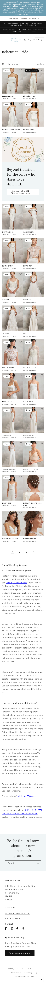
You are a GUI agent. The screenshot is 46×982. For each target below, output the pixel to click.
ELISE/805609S (28, 130)
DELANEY (5, 334)
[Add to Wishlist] (20, 70)
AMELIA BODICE (8, 401)
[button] (3, 40)
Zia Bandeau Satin (29, 96)
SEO (32, 976)
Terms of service (17, 973)
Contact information (21, 976)
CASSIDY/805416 (29, 232)
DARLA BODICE (28, 401)
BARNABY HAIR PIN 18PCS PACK (32, 504)
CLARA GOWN (7, 435)
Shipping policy (31, 973)
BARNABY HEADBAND (10, 539)
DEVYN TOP (27, 266)
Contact (9, 924)
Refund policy (33, 969)
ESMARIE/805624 (8, 232)
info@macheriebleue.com (17, 913)
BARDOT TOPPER (8, 368)
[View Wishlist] (29, 40)
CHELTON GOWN (29, 368)
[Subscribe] (38, 863)
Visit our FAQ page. (27, 796)
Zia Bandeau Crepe (8, 96)
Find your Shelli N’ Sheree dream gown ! (21, 192)
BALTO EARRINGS (29, 539)
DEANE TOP (6, 300)
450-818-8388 (12, 918)
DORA (25, 334)
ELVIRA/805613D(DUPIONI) (12, 130)
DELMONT (27, 300)
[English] (40, 979)
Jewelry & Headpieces (16, 583)
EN (37, 40)
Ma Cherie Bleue (20, 969)
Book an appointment (20, 953)
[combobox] (39, 39)
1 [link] (12, 552)
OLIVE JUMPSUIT (29, 435)
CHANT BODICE (7, 503)
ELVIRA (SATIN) (7, 266)
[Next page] (33, 552)
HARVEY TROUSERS (9, 469)
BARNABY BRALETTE (30, 469)
